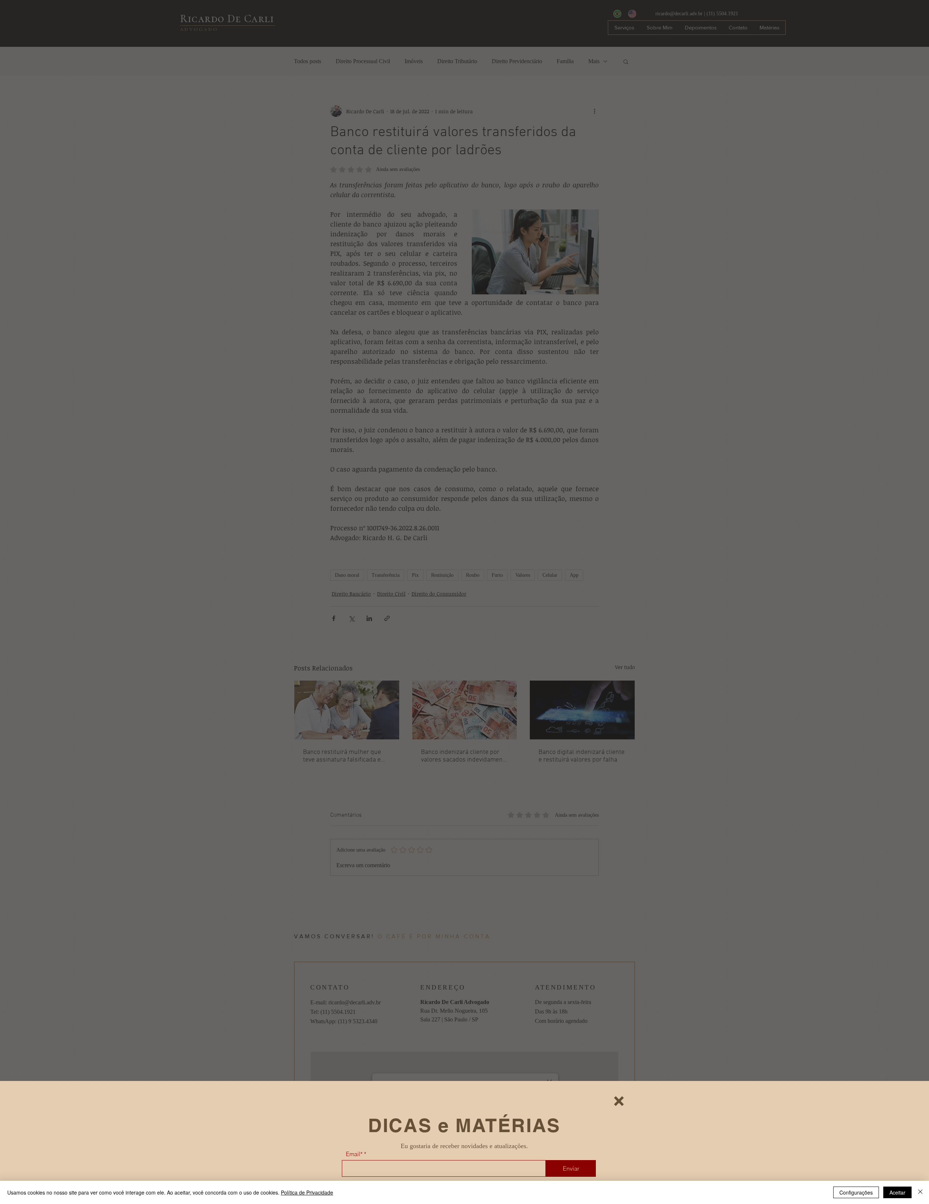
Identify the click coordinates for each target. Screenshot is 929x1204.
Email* (354, 1154)
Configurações (856, 1192)
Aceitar (897, 1192)
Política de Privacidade (307, 1192)
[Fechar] (920, 1192)
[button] (619, 1101)
